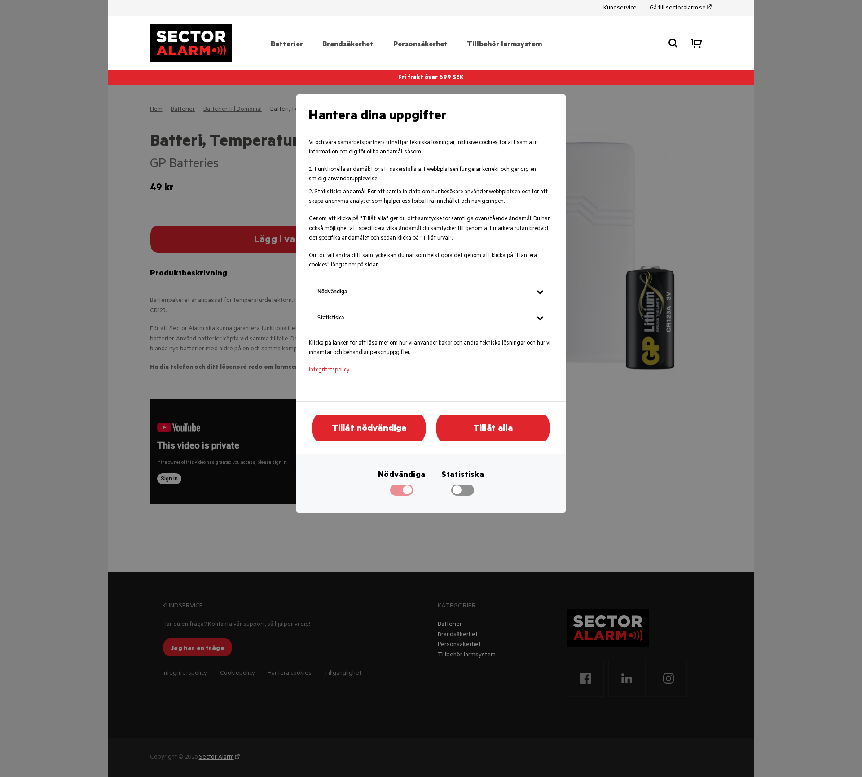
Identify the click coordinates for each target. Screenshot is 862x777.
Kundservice (620, 8)
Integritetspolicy (329, 370)
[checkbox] (462, 493)
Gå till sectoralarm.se (678, 8)
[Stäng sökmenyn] (673, 43)
